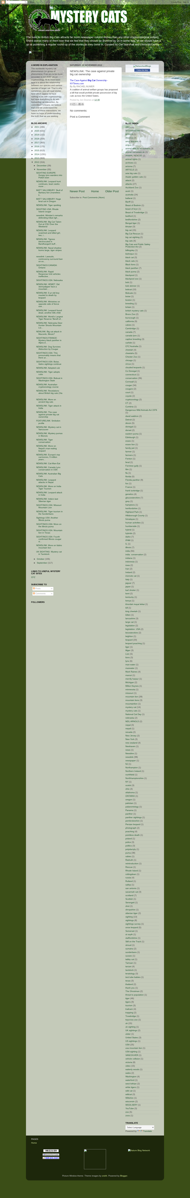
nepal (128, 725)
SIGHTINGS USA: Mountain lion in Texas (49, 531)
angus (128, 145)
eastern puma (131, 434)
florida (128, 476)
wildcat (128, 1094)
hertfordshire (131, 508)
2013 (37, 158)
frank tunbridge (132, 491)
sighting (129, 917)
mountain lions (132, 700)
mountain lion (131, 697)
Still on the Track (133, 941)
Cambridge (130, 328)
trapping (129, 1013)
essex (128, 441)
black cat (129, 257)
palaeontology (132, 807)
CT (126, 403)
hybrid (128, 530)
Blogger (123, 1176)
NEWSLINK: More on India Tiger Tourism (48, 487)
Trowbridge (130, 1016)
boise (127, 296)
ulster (128, 1034)
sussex (128, 956)
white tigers (130, 1087)
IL (126, 544)
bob (127, 282)
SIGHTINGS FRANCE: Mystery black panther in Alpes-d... (48, 340)
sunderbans (131, 952)
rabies (128, 856)
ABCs (128, 127)
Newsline (129, 753)
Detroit (128, 420)
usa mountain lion (133, 1048)
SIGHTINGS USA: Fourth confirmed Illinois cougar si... (48, 539)
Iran (127, 569)
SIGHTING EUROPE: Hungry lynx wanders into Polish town (49, 175)
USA (127, 1045)
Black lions (130, 264)
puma (128, 853)
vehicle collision (132, 1059)
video (127, 1066)
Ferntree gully (131, 466)
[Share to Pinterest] (82, 104)
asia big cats (131, 173)
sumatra (129, 949)
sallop (128, 885)
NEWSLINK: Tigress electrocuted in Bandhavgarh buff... (46, 241)
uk (126, 1023)
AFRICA (129, 134)
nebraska (129, 718)
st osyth (129, 934)
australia (129, 195)
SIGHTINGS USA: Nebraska (49, 280)
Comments (40, 593)
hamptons (130, 505)
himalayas (130, 519)
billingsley (129, 250)
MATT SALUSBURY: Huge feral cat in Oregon (48, 200)
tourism (128, 1005)
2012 (37, 162)
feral (127, 462)
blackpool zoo (131, 279)
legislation (130, 626)
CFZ (33, 577)
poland (128, 839)
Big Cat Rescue (132, 234)
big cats (129, 241)
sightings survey (133, 924)
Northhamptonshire (134, 778)
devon (128, 423)
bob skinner (130, 286)
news (127, 750)
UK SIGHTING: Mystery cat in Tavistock (49, 553)
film (127, 469)
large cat (129, 622)
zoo (127, 1112)
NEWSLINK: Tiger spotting (48, 205)
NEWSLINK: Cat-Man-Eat (48, 463)
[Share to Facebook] (79, 104)
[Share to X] (76, 104)
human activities (133, 523)
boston (128, 300)
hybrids (128, 533)
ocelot (128, 785)
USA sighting (131, 1052)
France (128, 487)
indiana (128, 558)
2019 (37, 135)
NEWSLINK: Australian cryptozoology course (47, 385)
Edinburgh (130, 437)
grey (127, 501)
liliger (127, 650)
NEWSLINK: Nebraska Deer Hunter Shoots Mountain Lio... (49, 325)
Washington (130, 1076)
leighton (129, 636)
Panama (129, 810)
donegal (129, 427)
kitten (127, 615)
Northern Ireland (133, 771)
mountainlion (131, 704)
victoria (128, 1062)
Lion (127, 654)
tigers (128, 1002)
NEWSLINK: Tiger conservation (44, 441)
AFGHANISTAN (132, 131)
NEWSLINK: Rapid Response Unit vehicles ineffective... (48, 274)
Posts (38, 588)
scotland (129, 895)
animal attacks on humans (137, 148)
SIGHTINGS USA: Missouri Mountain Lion (48, 506)
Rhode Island (131, 871)
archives (129, 163)
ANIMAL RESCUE (133, 156)
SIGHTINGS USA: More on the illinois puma (48, 525)
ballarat (128, 198)
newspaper (130, 761)
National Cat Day (133, 714)
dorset (128, 430)
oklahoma (130, 792)
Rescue (129, 867)
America (129, 138)
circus (128, 364)
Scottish (129, 899)
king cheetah (131, 611)
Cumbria (129, 407)
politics (128, 846)
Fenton (128, 459)
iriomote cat (130, 576)
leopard (129, 640)
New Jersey (130, 736)
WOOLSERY (131, 1105)
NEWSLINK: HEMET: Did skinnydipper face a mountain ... (48, 286)
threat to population (134, 995)
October (41, 559)
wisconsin (129, 1101)
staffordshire (131, 938)
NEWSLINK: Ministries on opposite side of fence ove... (48, 304)
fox (126, 483)
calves (128, 325)
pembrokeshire (132, 821)
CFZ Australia (131, 346)
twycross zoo (131, 1020)
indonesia (129, 562)
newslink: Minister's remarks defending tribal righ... (49, 216)
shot (127, 906)
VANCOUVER (131, 1055)
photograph (130, 828)
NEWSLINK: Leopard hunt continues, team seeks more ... (48, 183)
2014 (37, 154)
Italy (127, 579)
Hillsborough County (134, 515)
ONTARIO (130, 796)
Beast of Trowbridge (134, 212)
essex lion (130, 444)
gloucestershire (132, 498)
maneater (129, 668)
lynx (127, 661)
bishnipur (129, 254)
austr (127, 191)
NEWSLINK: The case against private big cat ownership (47, 414)
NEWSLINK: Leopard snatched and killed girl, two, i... (48, 232)
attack (128, 180)
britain (128, 307)
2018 (37, 139)
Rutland (129, 881)
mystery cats (131, 711)
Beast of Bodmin (133, 205)
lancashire (130, 618)
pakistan (129, 803)
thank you (130, 988)
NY (126, 782)
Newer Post (77, 191)
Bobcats (129, 293)
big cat (128, 230)
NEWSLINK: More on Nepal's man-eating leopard (46, 448)
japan (128, 587)
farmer (128, 452)
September (42, 563)
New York (129, 739)
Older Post (112, 191)
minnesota (130, 689)
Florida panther (132, 480)
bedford (129, 216)
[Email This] (71, 104)
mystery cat (130, 707)
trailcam (129, 1009)
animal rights (131, 159)
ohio (127, 789)
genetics (129, 494)
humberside (131, 526)
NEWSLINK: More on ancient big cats (46, 400)
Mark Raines (131, 672)
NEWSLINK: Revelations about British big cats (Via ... (49, 393)
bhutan (128, 226)
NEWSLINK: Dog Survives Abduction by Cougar (48, 348)
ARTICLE (129, 170)
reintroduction (131, 863)
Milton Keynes (132, 686)
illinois (128, 547)
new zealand (131, 743)
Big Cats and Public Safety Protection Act (137, 245)
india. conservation (134, 554)
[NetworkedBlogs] (142, 66)
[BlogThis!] (74, 104)
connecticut (130, 375)
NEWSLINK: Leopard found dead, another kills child (49, 311)
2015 (37, 150)
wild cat (128, 1091)
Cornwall (129, 382)
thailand (129, 984)
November (42, 169)
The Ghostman (132, 991)
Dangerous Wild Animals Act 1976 (141, 410)
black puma (130, 272)
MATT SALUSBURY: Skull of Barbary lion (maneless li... (49, 192)
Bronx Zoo (130, 314)
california (129, 321)
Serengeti (129, 902)
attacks (128, 184)
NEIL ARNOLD (132, 721)
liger (127, 647)
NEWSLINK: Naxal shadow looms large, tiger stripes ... (49, 250)
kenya (128, 601)
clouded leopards (133, 367)
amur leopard (131, 141)
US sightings (131, 1041)
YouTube (129, 1108)
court (127, 392)
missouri (129, 693)
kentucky (129, 597)
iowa (127, 565)
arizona (128, 166)
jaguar (128, 583)
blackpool (129, 275)
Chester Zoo (131, 357)
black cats (130, 261)
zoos (127, 1115)
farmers (129, 455)
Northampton (131, 767)
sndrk (104, 1176)
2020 (37, 131)
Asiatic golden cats (134, 177)
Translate (147, 1131)
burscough (130, 318)
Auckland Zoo (131, 187)
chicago (129, 360)
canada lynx (131, 336)
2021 (37, 127)
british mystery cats (134, 311)
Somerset (129, 931)
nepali (128, 728)
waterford (129, 1080)
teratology (130, 974)
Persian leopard (132, 824)
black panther (131, 268)
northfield (129, 775)
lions (127, 657)
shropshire (130, 910)
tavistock (129, 970)
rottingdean (130, 874)
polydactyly (130, 849)
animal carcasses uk (135, 152)
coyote (128, 396)
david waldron (131, 416)
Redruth (129, 860)
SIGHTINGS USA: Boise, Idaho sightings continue (48, 363)
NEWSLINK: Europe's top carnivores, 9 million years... (48, 457)
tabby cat (129, 959)
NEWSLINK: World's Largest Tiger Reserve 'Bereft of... (49, 318)
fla (126, 473)
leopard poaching (133, 643)
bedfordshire (131, 220)
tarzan (128, 966)
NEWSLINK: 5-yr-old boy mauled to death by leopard (47, 295)
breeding (129, 303)
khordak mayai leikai (135, 604)
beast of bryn (131, 209)
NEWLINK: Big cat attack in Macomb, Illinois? (49, 333)
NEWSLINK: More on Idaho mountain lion (49, 546)
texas (127, 981)
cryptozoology (131, 399)
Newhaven (130, 746)
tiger (127, 998)
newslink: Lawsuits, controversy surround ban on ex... (49, 258)
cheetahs (129, 353)
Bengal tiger (131, 223)
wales (128, 1073)
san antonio (130, 888)
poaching (129, 831)
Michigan (129, 682)
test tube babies (132, 977)
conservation (131, 378)
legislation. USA (132, 629)
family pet (129, 448)
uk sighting (130, 1027)
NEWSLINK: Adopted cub (48, 368)
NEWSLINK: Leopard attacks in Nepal (46, 481)
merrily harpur (132, 679)
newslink (129, 757)
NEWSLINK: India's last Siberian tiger (47, 500)
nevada (128, 732)
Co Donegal (131, 371)
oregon (128, 800)
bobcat (128, 289)
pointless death (132, 835)
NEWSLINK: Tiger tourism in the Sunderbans (49, 512)
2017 (37, 143)
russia (128, 878)
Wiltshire (129, 1098)
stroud (128, 945)
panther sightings (133, 817)
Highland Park (132, 512)
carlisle (128, 343)
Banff (127, 202)
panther (129, 814)
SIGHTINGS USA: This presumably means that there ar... (48, 355)
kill (126, 608)
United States (131, 1037)
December (42, 166)
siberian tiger (131, 913)
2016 (37, 146)
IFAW (127, 540)
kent (127, 593)
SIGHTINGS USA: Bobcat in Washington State (49, 379)
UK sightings (131, 1030)
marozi (128, 675)
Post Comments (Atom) (94, 197)
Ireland (128, 572)
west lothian (131, 1084)
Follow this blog (142, 70)
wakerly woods (132, 1069)
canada (128, 332)
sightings (129, 920)
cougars (129, 389)
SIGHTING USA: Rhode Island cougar (47, 210)
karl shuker (130, 590)
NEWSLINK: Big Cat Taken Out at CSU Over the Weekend (48, 224)
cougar (128, 385)
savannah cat (131, 892)
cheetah (129, 350)
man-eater (130, 665)
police (128, 842)
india (127, 551)
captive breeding (133, 339)
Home (95, 191)
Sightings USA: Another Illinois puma (47, 519)
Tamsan (129, 963)
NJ (126, 764)
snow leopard (131, 927)
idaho (128, 537)
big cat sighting (132, 237)
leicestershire (131, 633)
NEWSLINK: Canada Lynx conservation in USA (48, 468)
